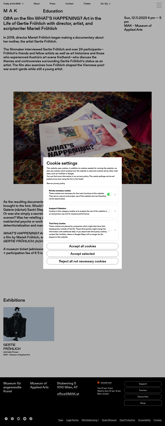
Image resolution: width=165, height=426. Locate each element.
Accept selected (82, 253)
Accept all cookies (82, 246)
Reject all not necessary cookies (82, 261)
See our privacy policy (56, 183)
